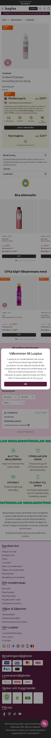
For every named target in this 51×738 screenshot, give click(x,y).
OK (25, 384)
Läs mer (39, 378)
